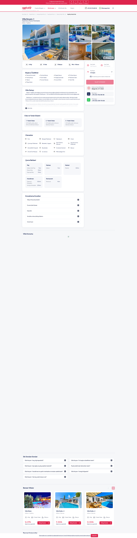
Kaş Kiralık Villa (50, 14)
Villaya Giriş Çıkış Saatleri (33, 199)
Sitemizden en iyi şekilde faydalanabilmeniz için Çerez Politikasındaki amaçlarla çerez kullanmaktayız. (65, 535)
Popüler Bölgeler (39, 8)
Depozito (29, 210)
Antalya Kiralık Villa (41, 14)
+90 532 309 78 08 (98, 100)
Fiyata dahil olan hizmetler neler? (80, 466)
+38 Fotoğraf (109, 57)
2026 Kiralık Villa (62, 8)
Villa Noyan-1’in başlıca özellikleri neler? (82, 460)
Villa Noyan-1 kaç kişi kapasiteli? (34, 460)
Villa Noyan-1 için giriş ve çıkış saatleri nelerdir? (38, 466)
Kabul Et (94, 535)
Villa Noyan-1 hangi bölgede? (79, 471)
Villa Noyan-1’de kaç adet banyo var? (36, 477)
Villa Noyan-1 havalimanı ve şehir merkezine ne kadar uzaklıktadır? (44, 471)
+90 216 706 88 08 (98, 95)
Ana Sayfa (24, 14)
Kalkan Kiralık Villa (60, 14)
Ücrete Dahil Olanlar (32, 205)
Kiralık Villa (31, 14)
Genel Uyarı (30, 222)
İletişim (72, 8)
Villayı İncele (42, 523)
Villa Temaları (51, 8)
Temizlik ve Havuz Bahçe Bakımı (35, 216)
